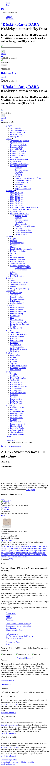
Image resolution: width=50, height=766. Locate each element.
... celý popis (30, 490)
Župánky (13, 363)
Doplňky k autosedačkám (19, 214)
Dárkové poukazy (16, 134)
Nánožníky (19, 172)
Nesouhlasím (5, 684)
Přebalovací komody (17, 307)
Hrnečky (13, 339)
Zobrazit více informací (9, 704)
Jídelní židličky (15, 332)
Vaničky (13, 280)
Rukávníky (19, 184)
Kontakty (9, 17)
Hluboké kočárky (16, 147)
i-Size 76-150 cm (16, 205)
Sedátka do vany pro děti (19, 282)
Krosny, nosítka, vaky (18, 424)
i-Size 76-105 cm (16, 201)
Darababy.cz (10, 440)
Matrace (13, 247)
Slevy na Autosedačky (18, 130)
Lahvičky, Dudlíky (17, 336)
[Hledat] (3, 51)
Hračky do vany (16, 401)
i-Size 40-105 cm (16, 195)
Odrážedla (14, 376)
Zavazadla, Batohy (17, 428)
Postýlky (13, 241)
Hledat (4, 65)
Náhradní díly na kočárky (19, 164)
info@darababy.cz (9, 73)
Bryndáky (14, 343)
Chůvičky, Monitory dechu (20, 266)
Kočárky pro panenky (18, 155)
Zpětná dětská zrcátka (23, 230)
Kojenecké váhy (16, 293)
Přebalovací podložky (18, 311)
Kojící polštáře (15, 345)
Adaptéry (18, 168)
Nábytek (13, 239)
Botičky (13, 357)
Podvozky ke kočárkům (19, 159)
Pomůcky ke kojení (17, 413)
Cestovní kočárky (16, 149)
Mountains (5, 507)
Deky (12, 255)
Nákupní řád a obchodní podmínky (18, 624)
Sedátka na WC (16, 328)
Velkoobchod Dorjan (13, 642)
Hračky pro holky (16, 382)
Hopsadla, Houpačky (18, 378)
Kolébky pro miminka (18, 251)
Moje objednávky (12, 634)
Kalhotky (13, 361)
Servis (8, 644)
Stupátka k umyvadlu (18, 284)
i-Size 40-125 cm (16, 197)
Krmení (8, 330)
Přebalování (10, 305)
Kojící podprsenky (17, 407)
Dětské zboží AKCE (17, 132)
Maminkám (10, 405)
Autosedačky (10, 191)
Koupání (9, 278)
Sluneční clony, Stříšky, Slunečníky (28, 178)
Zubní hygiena (15, 301)
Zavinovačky (15, 355)
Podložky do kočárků (23, 180)
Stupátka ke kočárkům (23, 189)
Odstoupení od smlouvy (14, 638)
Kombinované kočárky (18, 145)
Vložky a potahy (21, 224)
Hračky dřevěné (16, 403)
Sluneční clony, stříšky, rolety (25, 226)
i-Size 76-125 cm (16, 203)
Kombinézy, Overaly (18, 368)
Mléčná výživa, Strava (18, 349)
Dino (3, 499)
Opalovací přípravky (17, 303)
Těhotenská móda (16, 432)
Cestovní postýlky (16, 243)
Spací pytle (14, 253)
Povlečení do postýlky (18, 259)
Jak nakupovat (11, 628)
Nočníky (13, 326)
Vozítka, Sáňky (15, 380)
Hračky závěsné (16, 388)
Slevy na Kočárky (16, 128)
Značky (8, 436)
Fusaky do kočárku (22, 182)
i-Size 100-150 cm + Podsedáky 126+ (24, 207)
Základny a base (21, 216)
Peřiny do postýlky (17, 257)
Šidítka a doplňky (16, 341)
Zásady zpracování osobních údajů (18, 626)
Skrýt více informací (8, 713)
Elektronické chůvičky (23, 268)
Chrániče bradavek (17, 411)
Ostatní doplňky (21, 234)
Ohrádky (13, 245)
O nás (8, 3)
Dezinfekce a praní (17, 434)
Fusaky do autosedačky (23, 232)
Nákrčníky (19, 228)
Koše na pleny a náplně (18, 322)
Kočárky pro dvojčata (18, 151)
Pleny (12, 318)
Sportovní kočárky (17, 143)
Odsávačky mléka (16, 418)
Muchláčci (14, 274)
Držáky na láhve (21, 187)
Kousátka (13, 397)
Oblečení (9, 353)
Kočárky (9, 139)
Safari (3, 515)
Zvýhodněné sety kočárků (19, 141)
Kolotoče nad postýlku (18, 386)
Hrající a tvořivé (16, 399)
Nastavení (4, 680)
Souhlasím (12, 680)
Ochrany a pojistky (17, 430)
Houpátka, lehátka (17, 261)
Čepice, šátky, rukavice (18, 366)
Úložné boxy (15, 316)
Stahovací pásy (15, 422)
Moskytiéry (19, 176)
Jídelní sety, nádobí (17, 347)
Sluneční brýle (15, 370)
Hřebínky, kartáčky (17, 297)
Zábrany (13, 272)
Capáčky (13, 359)
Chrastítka (14, 395)
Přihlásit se (9, 19)
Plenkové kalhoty (16, 320)
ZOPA (10, 559)
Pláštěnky (18, 174)
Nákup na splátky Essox (14, 630)
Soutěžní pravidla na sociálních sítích (19, 636)
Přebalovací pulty (16, 309)
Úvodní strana (11, 614)
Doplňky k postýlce (17, 276)
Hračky (8, 372)
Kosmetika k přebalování (19, 324)
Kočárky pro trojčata (17, 153)
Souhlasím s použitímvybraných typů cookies (9, 761)
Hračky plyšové (16, 391)
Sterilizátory (14, 351)
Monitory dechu (21, 270)
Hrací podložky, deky (18, 393)
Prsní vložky (14, 409)
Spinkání (9, 236)
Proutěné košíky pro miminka (21, 249)
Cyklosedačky (15, 211)
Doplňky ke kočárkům (18, 166)
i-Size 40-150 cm (16, 199)
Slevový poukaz (16, 137)
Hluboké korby (15, 157)
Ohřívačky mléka (16, 416)
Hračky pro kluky (16, 384)
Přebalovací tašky (16, 314)
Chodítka (13, 374)
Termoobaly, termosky (18, 334)
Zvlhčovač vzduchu (17, 264)
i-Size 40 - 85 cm (16, 193)
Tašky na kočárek (21, 170)
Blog (7, 5)
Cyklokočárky (15, 162)
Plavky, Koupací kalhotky (19, 289)
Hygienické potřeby (17, 299)
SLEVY (9, 126)
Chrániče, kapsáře (21, 220)
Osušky (13, 286)
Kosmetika (9, 291)
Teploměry (14, 295)
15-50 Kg (20, 209)
